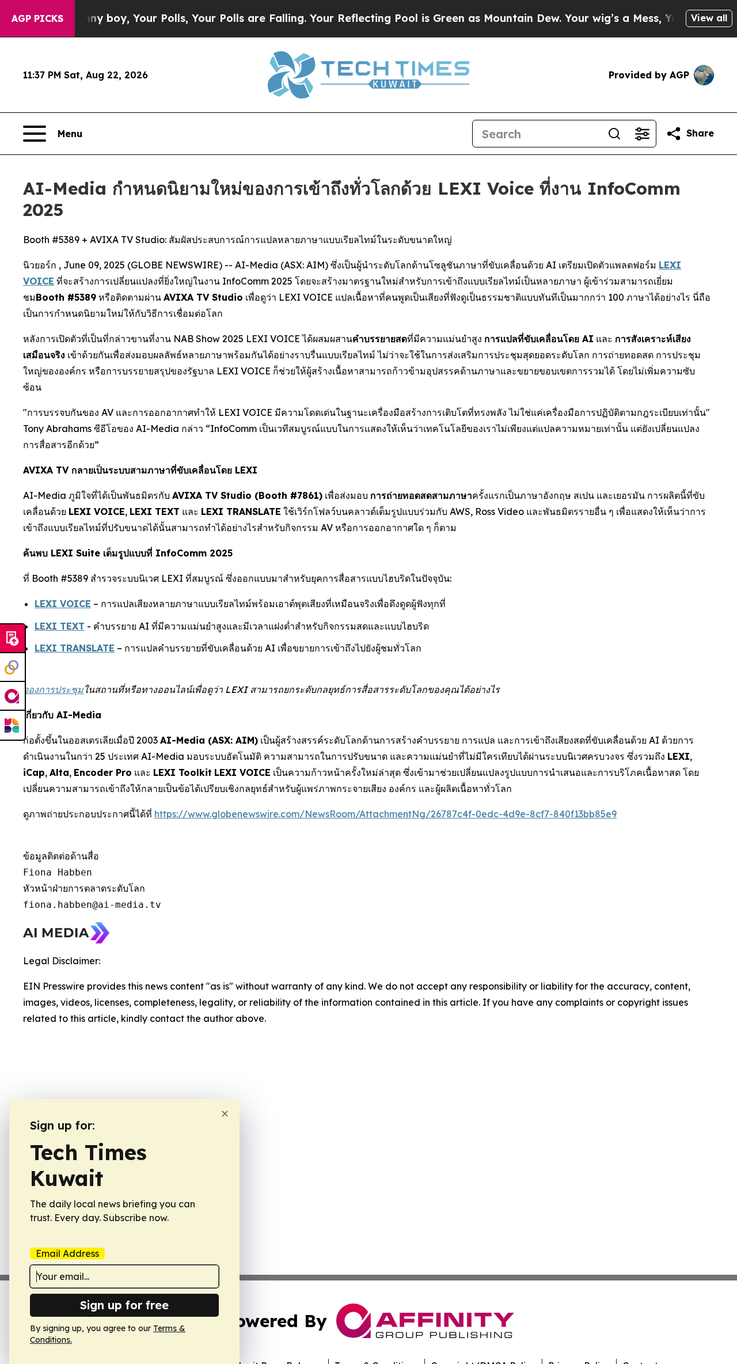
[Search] (614, 133)
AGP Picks (37, 18)
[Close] (224, 1113)
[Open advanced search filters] (642, 133)
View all (709, 18)
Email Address (67, 1253)
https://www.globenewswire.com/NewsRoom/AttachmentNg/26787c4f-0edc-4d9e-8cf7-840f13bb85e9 (385, 814)
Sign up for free (124, 1305)
